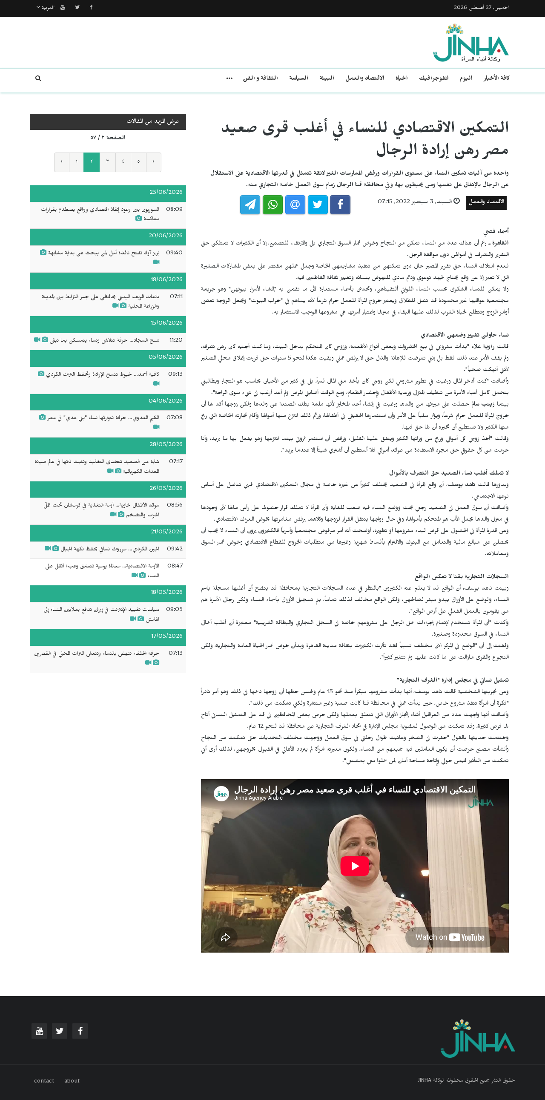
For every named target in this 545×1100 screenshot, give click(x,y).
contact (44, 1082)
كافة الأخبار (497, 79)
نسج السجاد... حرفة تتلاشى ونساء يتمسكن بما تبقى (103, 341)
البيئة (326, 79)
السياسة (298, 79)
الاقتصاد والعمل (364, 79)
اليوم (466, 79)
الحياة (402, 79)
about (72, 1082)
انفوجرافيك (434, 79)
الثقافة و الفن (260, 79)
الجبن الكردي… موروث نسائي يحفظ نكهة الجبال (109, 550)
